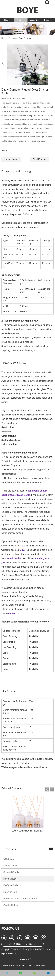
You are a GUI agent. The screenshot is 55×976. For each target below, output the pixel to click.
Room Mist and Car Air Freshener (20, 898)
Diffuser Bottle (10, 865)
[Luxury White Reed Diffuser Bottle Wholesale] (28, 812)
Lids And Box (10, 892)
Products (21, 20)
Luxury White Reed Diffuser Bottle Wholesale (28, 831)
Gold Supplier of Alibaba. (24, 944)
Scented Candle (11, 872)
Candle (14, 965)
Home (7, 20)
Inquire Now (11, 159)
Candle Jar (8, 859)
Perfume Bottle (10, 885)
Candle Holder (10, 905)
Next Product (39, 159)
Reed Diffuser (25, 38)
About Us (34, 20)
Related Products (11, 788)
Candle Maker (40, 965)
